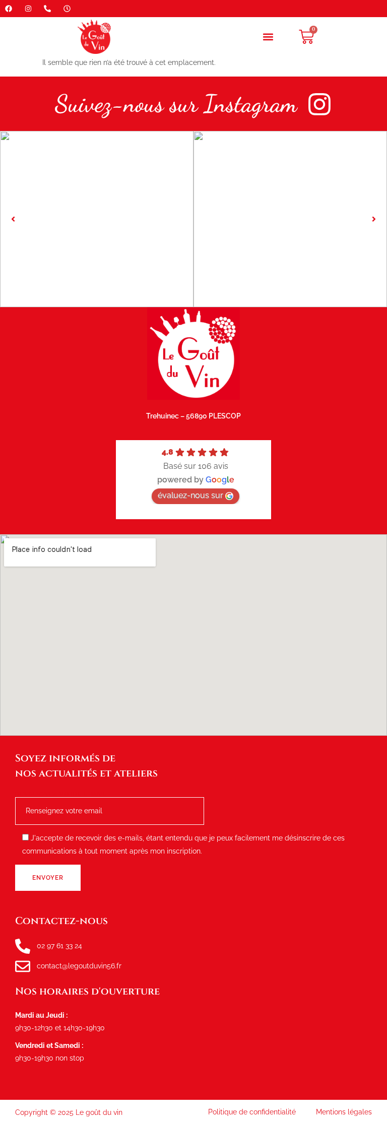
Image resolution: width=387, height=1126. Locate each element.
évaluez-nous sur (190, 495)
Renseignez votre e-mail (61, 794)
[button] (268, 37)
